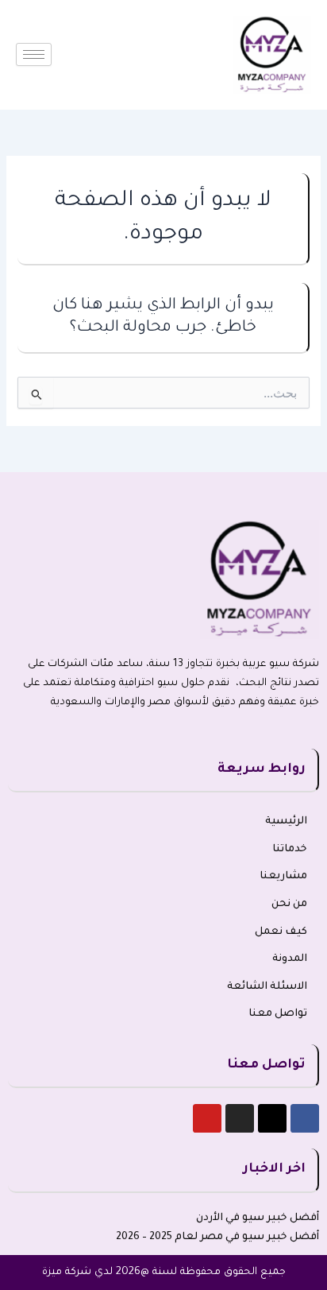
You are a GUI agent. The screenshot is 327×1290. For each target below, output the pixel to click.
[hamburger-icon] (34, 54)
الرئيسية (286, 821)
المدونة (289, 959)
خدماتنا (289, 849)
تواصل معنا (277, 1014)
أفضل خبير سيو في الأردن (257, 1218)
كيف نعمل (281, 932)
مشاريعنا (283, 876)
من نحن (289, 904)
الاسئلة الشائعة (267, 987)
